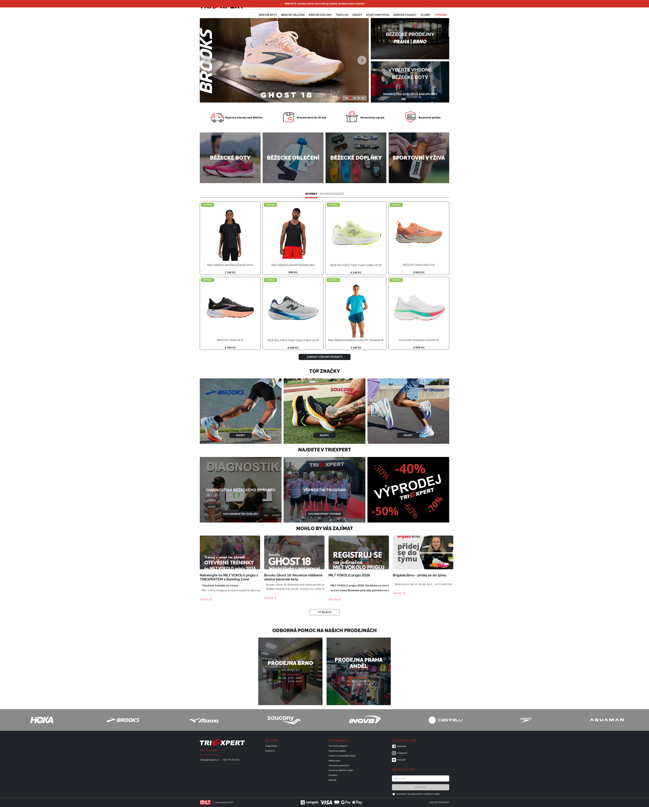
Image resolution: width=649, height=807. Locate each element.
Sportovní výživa (377, 15)
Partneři (332, 780)
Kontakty (333, 775)
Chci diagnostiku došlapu (240, 514)
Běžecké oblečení (293, 15)
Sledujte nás (405, 740)
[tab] (346, 98)
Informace (339, 740)
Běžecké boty (268, 15)
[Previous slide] (206, 60)
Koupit (240, 435)
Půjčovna (269, 751)
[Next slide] (361, 60)
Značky (357, 15)
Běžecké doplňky (320, 15)
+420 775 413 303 (230, 760)
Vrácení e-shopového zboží (342, 755)
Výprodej (441, 15)
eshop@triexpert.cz (209, 760)
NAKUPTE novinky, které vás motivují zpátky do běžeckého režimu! (324, 3)
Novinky (311, 194)
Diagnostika (271, 746)
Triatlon (342, 15)
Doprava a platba (337, 751)
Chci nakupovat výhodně (324, 514)
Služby (425, 15)
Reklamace (334, 760)
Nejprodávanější (331, 194)
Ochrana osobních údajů (341, 770)
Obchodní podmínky (339, 765)
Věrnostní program (338, 746)
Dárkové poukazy (405, 15)
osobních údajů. (432, 794)
